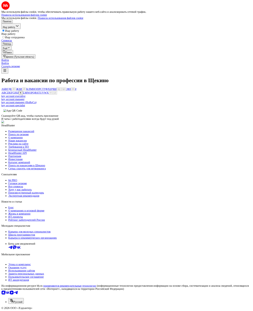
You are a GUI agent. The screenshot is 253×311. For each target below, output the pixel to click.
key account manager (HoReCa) (18, 102)
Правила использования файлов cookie (60, 18)
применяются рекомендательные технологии (69, 285)
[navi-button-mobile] (4, 71)
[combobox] (16, 301)
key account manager (12, 99)
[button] (5, 60)
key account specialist (13, 105)
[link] (7, 52)
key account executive (13, 96)
